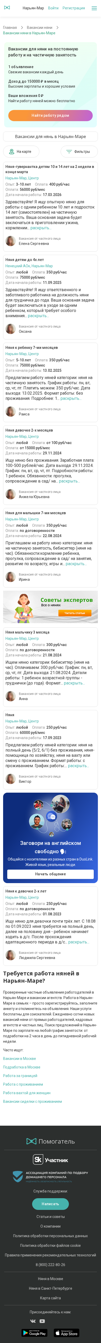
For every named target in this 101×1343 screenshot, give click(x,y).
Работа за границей (20, 1076)
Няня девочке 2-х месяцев (29, 430)
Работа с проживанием (23, 1084)
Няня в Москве (50, 1279)
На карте (24, 151)
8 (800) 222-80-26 (50, 1265)
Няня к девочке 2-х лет (25, 891)
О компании (50, 1226)
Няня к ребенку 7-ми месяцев (31, 347)
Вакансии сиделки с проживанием (32, 1101)
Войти (53, 8)
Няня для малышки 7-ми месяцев (35, 513)
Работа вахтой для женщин (27, 1093)
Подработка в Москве (21, 1067)
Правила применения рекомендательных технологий (50, 1255)
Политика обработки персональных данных (50, 1236)
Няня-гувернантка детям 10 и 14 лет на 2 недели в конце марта (49, 169)
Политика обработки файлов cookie (50, 1245)
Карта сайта (50, 1298)
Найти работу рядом (50, 115)
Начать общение (50, 874)
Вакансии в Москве (19, 1059)
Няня (9, 715)
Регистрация (74, 8)
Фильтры (82, 151)
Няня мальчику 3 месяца (27, 632)
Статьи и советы (51, 1217)
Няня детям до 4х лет (24, 260)
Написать (50, 1204)
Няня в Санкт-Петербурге (50, 1288)
